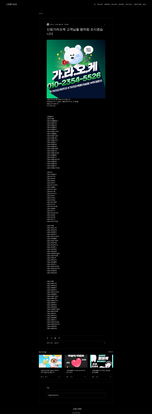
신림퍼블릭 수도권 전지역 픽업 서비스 (75, 371)
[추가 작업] (104, 24)
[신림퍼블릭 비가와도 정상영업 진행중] (101, 361)
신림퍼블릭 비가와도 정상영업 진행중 (101, 371)
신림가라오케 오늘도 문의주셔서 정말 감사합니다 (50, 371)
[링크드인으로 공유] (55, 338)
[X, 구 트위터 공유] (51, 338)
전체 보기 (110, 351)
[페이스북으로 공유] (47, 338)
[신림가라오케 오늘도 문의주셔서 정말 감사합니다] (50, 361)
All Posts (41, 13)
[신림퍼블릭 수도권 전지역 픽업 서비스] (76, 361)
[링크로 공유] (59, 338)
